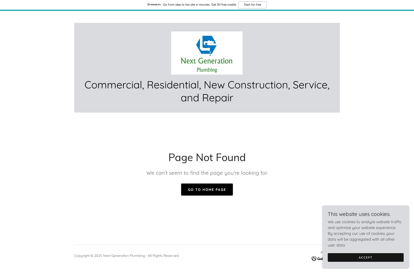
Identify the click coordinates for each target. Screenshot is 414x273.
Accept (366, 257)
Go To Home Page (207, 189)
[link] (207, 52)
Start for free (252, 4)
